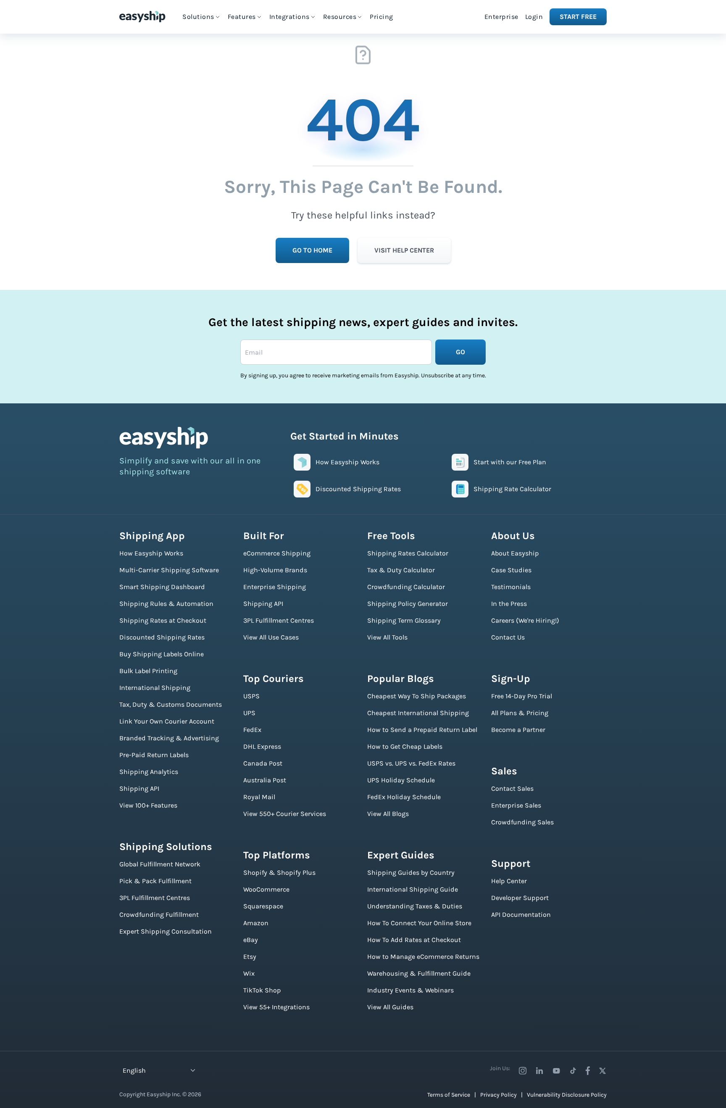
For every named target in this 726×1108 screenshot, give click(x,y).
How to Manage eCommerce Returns (423, 957)
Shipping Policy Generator (407, 604)
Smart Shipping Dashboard (162, 587)
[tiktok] (573, 1070)
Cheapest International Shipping (418, 713)
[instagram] (522, 1070)
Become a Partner (518, 730)
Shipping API (139, 788)
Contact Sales (512, 788)
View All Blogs (388, 814)
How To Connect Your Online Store (419, 923)
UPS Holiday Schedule (401, 780)
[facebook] (588, 1070)
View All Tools (387, 637)
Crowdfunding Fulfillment (159, 915)
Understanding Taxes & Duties (414, 906)
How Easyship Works (151, 553)
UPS (249, 713)
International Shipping (154, 688)
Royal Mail (259, 797)
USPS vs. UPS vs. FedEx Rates (411, 763)
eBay (250, 940)
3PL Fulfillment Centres (154, 898)
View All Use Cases (271, 637)
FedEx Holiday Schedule (404, 797)
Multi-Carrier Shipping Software (169, 570)
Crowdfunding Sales (522, 822)
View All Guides (390, 1007)
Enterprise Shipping (274, 587)
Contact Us (508, 637)
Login (534, 17)
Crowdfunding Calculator (406, 587)
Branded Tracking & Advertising (169, 738)
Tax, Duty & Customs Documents (170, 704)
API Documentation (521, 915)
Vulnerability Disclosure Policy (567, 1094)
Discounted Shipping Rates (162, 637)
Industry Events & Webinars (410, 990)
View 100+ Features (148, 805)
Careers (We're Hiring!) (525, 620)
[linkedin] (539, 1070)
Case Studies (511, 570)
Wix (249, 973)
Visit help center (404, 250)
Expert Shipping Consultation (165, 931)
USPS (251, 696)
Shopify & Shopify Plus (279, 872)
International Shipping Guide (412, 889)
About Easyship (515, 553)
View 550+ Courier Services (284, 814)
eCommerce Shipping (276, 553)
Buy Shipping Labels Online (161, 654)
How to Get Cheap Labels (404, 746)
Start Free (578, 17)
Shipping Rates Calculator (407, 553)
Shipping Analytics (148, 772)
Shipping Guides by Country (411, 872)
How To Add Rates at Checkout (414, 940)
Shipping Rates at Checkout (162, 620)
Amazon (255, 923)
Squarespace (263, 906)
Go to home (312, 250)
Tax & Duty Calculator (401, 570)
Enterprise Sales (516, 805)
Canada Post (262, 763)
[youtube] (556, 1070)
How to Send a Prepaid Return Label (422, 730)
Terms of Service (448, 1094)
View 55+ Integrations (276, 1007)
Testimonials (511, 587)
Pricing (381, 17)
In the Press (509, 604)
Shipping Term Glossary (404, 620)
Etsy (249, 957)
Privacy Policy (498, 1094)
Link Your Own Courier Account (166, 721)
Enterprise (501, 17)
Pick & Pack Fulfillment (155, 881)
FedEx (252, 730)
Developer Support (520, 898)
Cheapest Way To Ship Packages (416, 696)
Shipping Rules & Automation (166, 604)
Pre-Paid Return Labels (154, 755)
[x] (602, 1070)
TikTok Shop (262, 990)
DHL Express (262, 746)
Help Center (509, 881)
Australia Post (264, 780)
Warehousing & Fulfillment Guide (419, 973)
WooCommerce (266, 889)
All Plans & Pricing (519, 713)
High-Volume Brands (275, 570)
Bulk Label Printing (148, 671)
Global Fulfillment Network (159, 864)
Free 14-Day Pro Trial (521, 696)
